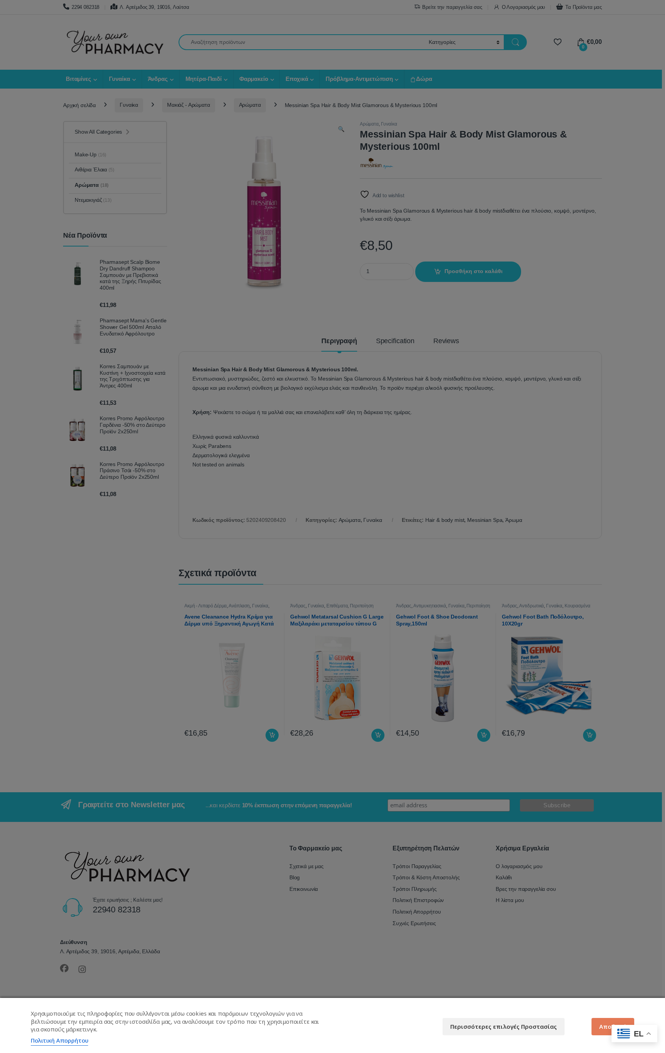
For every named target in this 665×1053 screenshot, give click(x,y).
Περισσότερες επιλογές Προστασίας (503, 1026)
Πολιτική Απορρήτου (59, 1040)
